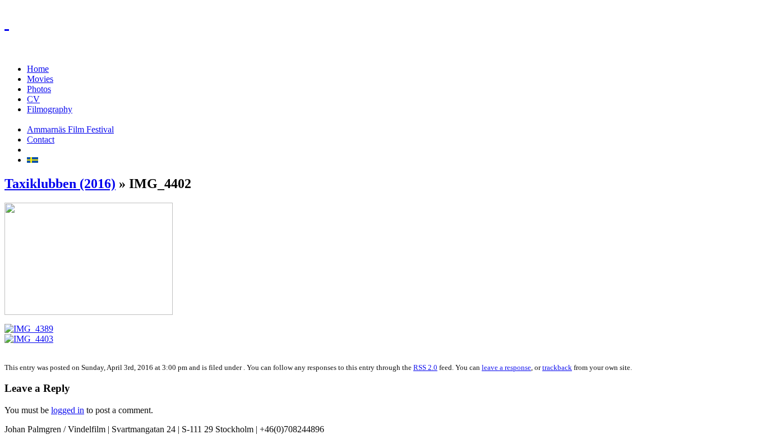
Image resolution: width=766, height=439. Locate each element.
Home (38, 69)
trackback (557, 367)
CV (33, 99)
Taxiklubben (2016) (60, 183)
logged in (67, 410)
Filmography (49, 109)
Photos (39, 89)
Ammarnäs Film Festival (70, 129)
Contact (40, 139)
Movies (40, 79)
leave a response (506, 367)
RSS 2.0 (425, 367)
